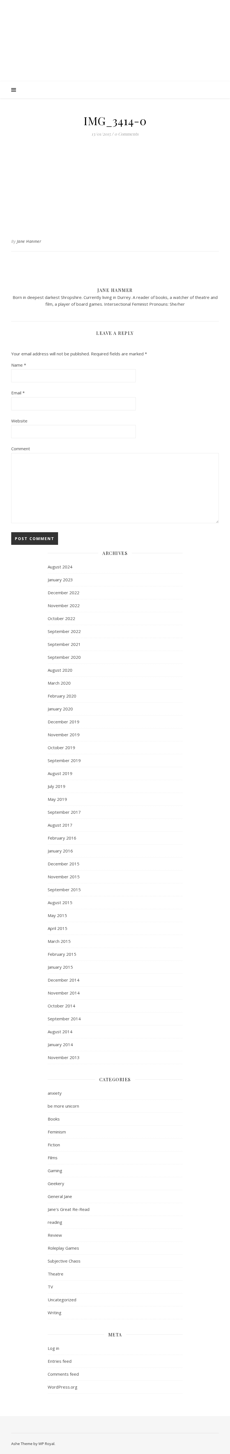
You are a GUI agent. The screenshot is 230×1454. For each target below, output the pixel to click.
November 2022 (64, 605)
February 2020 (62, 696)
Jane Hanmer (29, 241)
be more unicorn (63, 1106)
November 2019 (64, 734)
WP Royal (46, 1443)
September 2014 (64, 1018)
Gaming (55, 1170)
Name (18, 365)
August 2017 (60, 825)
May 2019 (57, 799)
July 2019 (56, 786)
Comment (20, 448)
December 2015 (63, 864)
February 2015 (62, 954)
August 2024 (60, 567)
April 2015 (57, 928)
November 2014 (64, 993)
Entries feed (60, 1361)
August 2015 (60, 902)
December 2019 (63, 721)
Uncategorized (62, 1299)
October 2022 (61, 618)
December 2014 (63, 980)
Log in (53, 1348)
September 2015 (64, 889)
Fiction (54, 1144)
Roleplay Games (63, 1248)
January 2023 (60, 579)
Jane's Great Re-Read (68, 1209)
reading (55, 1222)
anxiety (55, 1093)
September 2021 (64, 644)
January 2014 (60, 1044)
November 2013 (64, 1057)
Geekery (56, 1183)
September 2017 (64, 812)
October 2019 (61, 747)
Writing (54, 1312)
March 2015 (59, 941)
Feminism (57, 1132)
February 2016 (62, 838)
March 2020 (59, 683)
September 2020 (64, 657)
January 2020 (60, 709)
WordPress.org (62, 1387)
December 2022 (63, 592)
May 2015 (57, 915)
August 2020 (60, 670)
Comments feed (63, 1374)
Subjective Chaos (64, 1261)
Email (18, 392)
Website (19, 421)
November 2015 (64, 876)
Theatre (55, 1274)
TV (50, 1287)
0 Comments (126, 134)
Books (54, 1119)
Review (55, 1235)
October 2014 (61, 1006)
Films (53, 1157)
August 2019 (60, 773)
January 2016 (60, 851)
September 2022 (64, 631)
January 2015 (60, 967)
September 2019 (64, 760)
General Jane (60, 1196)
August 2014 (60, 1031)
